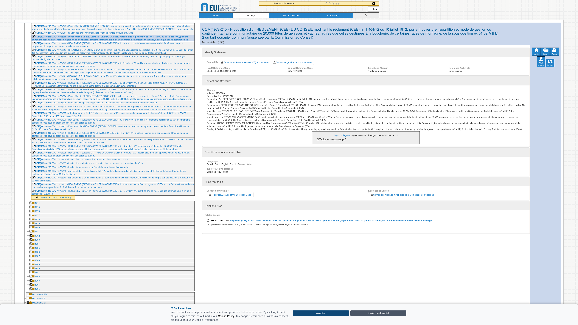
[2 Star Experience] (330, 3)
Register (346, 135)
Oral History (333, 15)
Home (216, 15)
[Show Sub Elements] (30, 203)
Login (373, 9)
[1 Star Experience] (326, 3)
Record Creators (291, 15)
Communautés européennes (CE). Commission (246, 62)
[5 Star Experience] (339, 3)
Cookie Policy (226, 316)
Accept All (320, 313)
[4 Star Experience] (336, 3)
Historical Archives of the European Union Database (227, 7)
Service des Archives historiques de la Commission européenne (403, 194)
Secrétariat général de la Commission (294, 62)
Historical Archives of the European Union (232, 194)
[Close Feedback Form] (373, 3)
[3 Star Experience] (333, 3)
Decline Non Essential (378, 313)
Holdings (251, 15)
